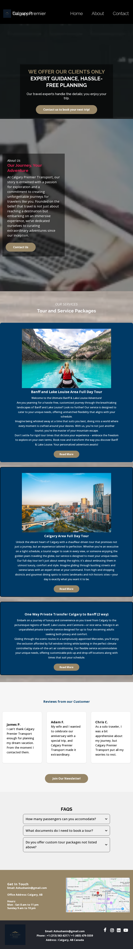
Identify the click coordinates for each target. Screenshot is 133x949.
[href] (98, 895)
